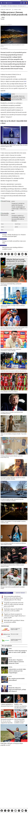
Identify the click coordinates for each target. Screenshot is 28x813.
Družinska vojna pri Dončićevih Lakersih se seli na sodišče (13, 609)
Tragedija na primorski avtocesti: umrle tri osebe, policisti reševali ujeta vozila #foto (13, 604)
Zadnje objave (20, 592)
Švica (2, 229)
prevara (2, 226)
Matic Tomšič (5, 24)
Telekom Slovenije (24, 0)
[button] (1, 3)
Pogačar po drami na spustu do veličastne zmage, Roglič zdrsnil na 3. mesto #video (15, 615)
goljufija (16, 226)
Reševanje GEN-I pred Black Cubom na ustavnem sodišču (14, 621)
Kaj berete (6, 592)
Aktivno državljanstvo (13, 5)
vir (25, 81)
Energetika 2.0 (5, 5)
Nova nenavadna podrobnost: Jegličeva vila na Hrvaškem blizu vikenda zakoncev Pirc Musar (13, 598)
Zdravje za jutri (22, 5)
